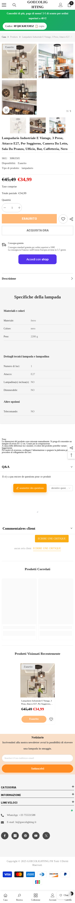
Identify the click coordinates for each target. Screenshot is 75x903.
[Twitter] (46, 835)
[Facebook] (5, 835)
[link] (63, 218)
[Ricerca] (14, 5)
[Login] (61, 5)
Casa (4, 37)
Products (14, 37)
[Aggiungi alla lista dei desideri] (51, 719)
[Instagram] (15, 835)
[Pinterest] (25, 835)
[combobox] (61, 488)
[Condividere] (70, 219)
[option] (19, 79)
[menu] (4, 5)
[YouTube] (36, 835)
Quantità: (6, 200)
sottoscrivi (37, 768)
